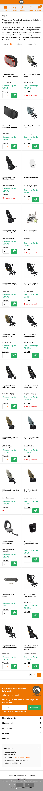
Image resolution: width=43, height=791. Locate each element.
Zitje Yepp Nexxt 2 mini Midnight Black (9, 647)
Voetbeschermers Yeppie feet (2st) (30, 231)
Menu (5, 10)
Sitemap (32, 775)
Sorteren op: (20, 44)
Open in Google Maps (21, 757)
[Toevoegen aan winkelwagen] (14, 95)
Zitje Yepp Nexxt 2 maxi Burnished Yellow (31, 647)
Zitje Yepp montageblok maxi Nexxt (31, 543)
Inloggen (22, 10)
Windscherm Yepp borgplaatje (9, 595)
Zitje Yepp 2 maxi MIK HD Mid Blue (32, 438)
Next (39, 675)
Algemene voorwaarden (18, 775)
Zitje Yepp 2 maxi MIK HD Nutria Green (10, 438)
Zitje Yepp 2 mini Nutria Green (8, 335)
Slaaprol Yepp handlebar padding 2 (10, 127)
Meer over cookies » (22, 789)
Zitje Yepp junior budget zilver (8, 542)
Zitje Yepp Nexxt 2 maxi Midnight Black (10, 231)
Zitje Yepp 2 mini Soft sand (32, 75)
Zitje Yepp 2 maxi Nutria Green (30, 491)
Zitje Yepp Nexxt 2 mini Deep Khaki (31, 595)
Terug (3, 2)
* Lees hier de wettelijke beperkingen (14, 711)
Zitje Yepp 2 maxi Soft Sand (10, 491)
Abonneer (34, 707)
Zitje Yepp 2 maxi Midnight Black (8, 178)
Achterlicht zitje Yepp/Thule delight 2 (10, 75)
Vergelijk (5, 92)
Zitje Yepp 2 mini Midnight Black (30, 335)
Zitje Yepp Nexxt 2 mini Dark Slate (31, 284)
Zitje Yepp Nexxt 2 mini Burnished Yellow (10, 284)
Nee (29, 785)
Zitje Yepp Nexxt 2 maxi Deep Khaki (9, 387)
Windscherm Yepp (31, 177)
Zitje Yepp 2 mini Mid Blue (32, 127)
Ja (19, 785)
